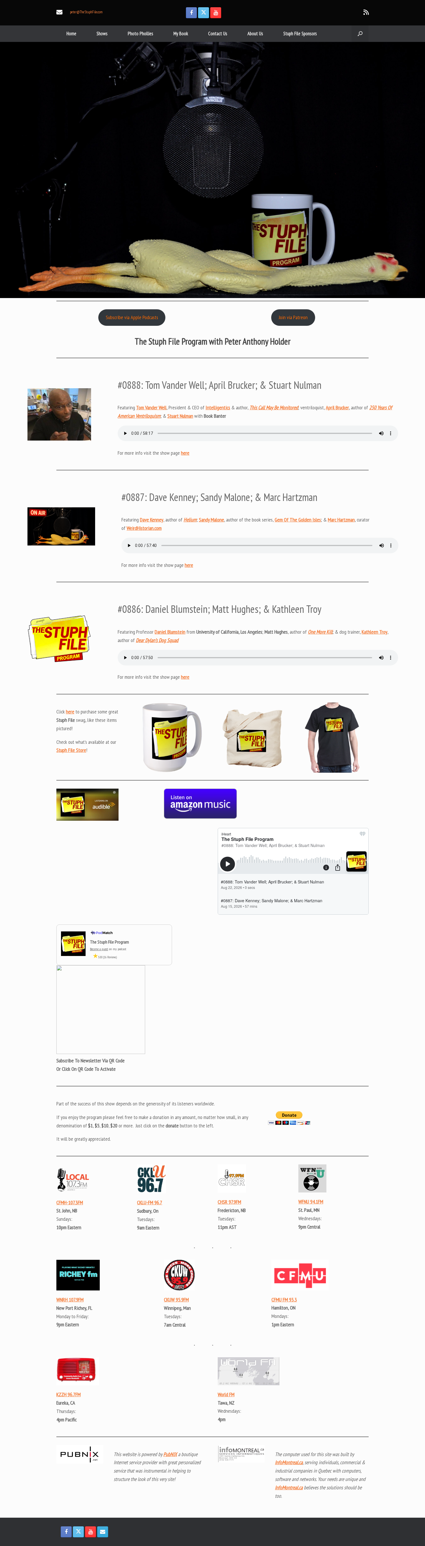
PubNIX (170, 1454)
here (185, 453)
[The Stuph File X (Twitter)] (203, 12)
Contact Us (217, 33)
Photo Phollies (140, 33)
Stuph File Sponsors (300, 33)
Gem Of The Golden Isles (298, 519)
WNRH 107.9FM (70, 1299)
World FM (226, 1394)
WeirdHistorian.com (144, 528)
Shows (102, 33)
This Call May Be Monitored (274, 407)
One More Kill (320, 631)
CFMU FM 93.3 (284, 1299)
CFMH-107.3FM (69, 1202)
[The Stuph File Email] (102, 1531)
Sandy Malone (211, 519)
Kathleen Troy (374, 631)
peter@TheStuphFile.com (86, 12)
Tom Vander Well (151, 407)
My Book (180, 33)
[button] (360, 33)
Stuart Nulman (180, 416)
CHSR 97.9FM (229, 1202)
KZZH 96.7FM (68, 1394)
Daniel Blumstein (170, 631)
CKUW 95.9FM (176, 1299)
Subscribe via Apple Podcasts (132, 317)
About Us (255, 33)
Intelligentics (218, 407)
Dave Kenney (151, 519)
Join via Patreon (293, 317)
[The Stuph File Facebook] (191, 12)
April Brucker (337, 407)
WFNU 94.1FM (310, 1201)
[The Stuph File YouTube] (215, 12)
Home (71, 33)
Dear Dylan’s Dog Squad (157, 640)
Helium (190, 519)
